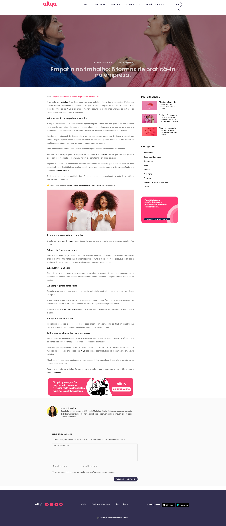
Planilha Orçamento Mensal (156, 182)
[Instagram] (51, 504)
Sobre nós (100, 4)
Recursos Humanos (152, 157)
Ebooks (147, 169)
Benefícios (148, 152)
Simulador (116, 4)
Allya (146, 165)
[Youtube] (61, 504)
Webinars (148, 174)
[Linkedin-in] (47, 504)
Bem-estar (148, 161)
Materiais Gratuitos (155, 4)
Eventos (147, 178)
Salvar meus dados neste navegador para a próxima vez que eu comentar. (85, 472)
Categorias (131, 4)
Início (86, 4)
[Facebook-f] (56, 504)
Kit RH (146, 186)
